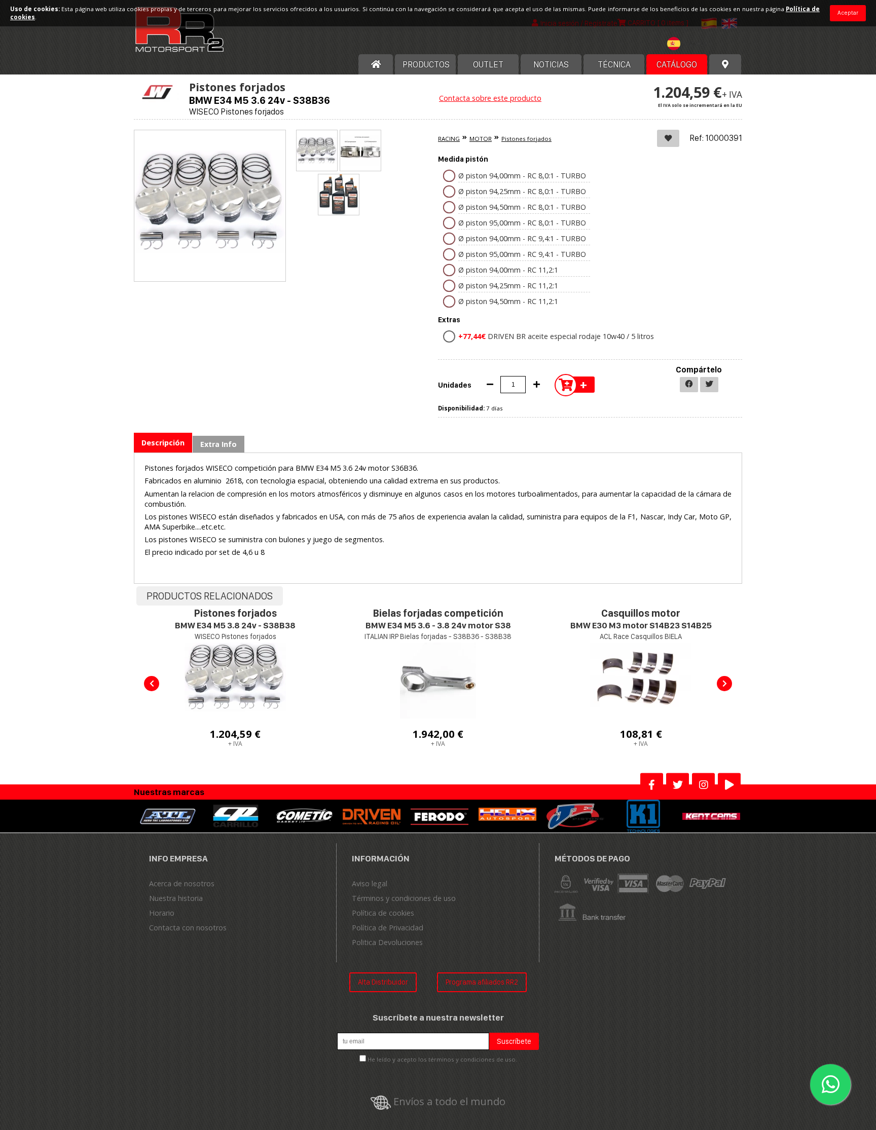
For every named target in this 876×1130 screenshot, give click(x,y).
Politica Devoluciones (387, 942)
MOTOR (480, 138)
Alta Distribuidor (383, 981)
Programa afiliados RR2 (482, 981)
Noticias (551, 64)
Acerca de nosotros (181, 883)
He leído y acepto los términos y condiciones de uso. (442, 1059)
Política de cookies (383, 913)
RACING (449, 138)
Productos (426, 64)
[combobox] (689, 44)
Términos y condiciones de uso (404, 898)
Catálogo (676, 64)
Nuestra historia (176, 898)
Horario (161, 913)
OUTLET (488, 64)
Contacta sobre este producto (490, 98)
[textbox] (689, 43)
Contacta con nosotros (188, 927)
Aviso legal (369, 883)
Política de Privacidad (387, 927)
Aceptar (847, 12)
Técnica (614, 64)
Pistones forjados (526, 138)
